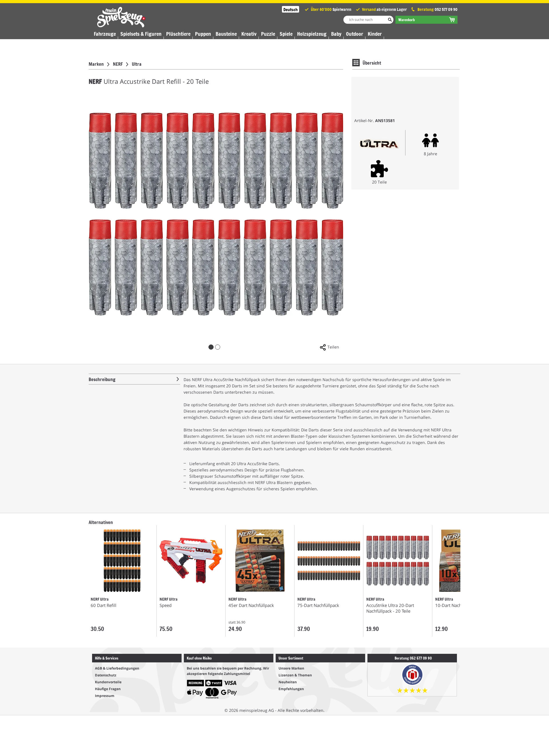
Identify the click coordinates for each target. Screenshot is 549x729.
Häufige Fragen (108, 688)
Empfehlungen (291, 688)
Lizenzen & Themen (295, 675)
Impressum (104, 695)
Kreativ (248, 33)
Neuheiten (288, 682)
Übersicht (372, 62)
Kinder (375, 33)
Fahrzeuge (105, 33)
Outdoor (354, 33)
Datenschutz (105, 675)
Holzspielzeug (312, 33)
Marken (96, 63)
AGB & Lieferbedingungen (117, 668)
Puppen (203, 33)
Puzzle (268, 33)
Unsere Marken (291, 668)
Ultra (137, 63)
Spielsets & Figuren (141, 33)
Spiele (286, 33)
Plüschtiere (178, 33)
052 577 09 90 (446, 9)
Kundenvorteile (108, 682)
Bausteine (226, 33)
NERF (118, 63)
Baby (336, 33)
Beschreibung (102, 379)
